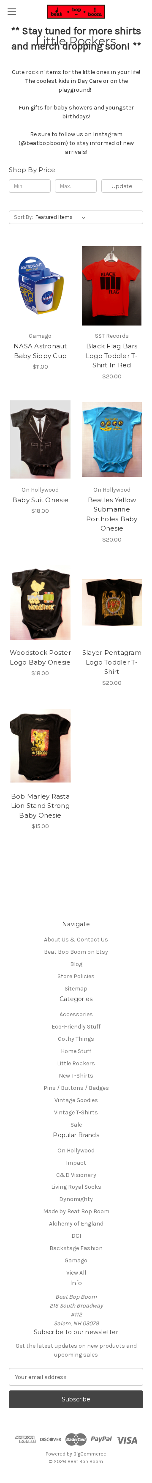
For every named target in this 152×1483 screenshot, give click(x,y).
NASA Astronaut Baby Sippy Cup (40, 351)
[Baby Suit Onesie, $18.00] (40, 439)
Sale (76, 1124)
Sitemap (76, 988)
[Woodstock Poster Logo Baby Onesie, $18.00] (40, 603)
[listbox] (62, 217)
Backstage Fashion (76, 1248)
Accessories (76, 1014)
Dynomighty (76, 1199)
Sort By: (23, 217)
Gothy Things (76, 1038)
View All (76, 1272)
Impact (76, 1162)
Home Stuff (76, 1051)
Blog (76, 964)
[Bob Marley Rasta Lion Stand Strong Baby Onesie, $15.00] (40, 746)
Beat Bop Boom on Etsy (76, 951)
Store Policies (76, 976)
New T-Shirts (76, 1075)
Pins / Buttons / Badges (76, 1088)
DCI (76, 1235)
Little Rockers (76, 1063)
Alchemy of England (76, 1223)
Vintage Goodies (76, 1100)
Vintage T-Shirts (76, 1112)
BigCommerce (89, 1454)
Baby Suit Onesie (40, 500)
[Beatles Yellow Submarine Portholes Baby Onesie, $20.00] (112, 439)
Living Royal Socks (76, 1186)
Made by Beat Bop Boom (76, 1211)
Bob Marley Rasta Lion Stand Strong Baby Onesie (40, 805)
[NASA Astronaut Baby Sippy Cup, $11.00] (40, 286)
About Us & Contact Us (76, 939)
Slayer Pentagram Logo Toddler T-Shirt (111, 662)
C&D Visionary (76, 1175)
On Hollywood (76, 1150)
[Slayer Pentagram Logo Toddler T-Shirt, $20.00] (112, 603)
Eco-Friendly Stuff (76, 1026)
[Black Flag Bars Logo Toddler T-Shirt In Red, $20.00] (112, 286)
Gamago (76, 1260)
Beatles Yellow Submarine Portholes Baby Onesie (112, 514)
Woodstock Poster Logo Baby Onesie (40, 657)
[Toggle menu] (11, 11)
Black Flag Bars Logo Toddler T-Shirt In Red (112, 355)
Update (122, 186)
